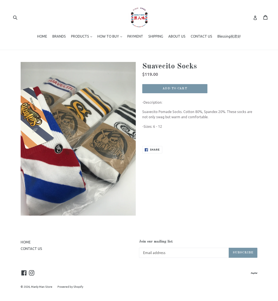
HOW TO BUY (110, 36)
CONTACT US (201, 36)
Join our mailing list (156, 241)
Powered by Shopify (70, 286)
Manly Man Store (41, 286)
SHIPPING (155, 36)
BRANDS (59, 36)
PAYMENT (135, 36)
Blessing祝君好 (229, 36)
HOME (42, 36)
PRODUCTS (82, 36)
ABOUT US (176, 36)
